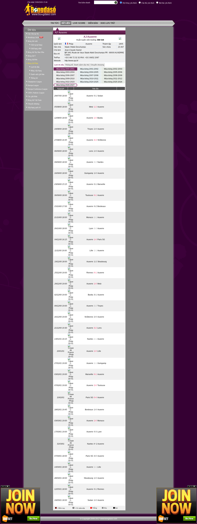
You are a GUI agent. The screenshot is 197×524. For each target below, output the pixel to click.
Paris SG (101, 239)
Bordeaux (101, 206)
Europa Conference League (37, 89)
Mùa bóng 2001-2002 (89, 69)
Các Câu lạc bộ (33, 33)
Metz (91, 107)
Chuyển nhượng (33, 103)
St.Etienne (101, 140)
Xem (189, 516)
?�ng (194, 516)
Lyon (91, 228)
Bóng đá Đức (32, 59)
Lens (91, 151)
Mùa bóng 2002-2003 (113, 69)
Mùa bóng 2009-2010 (65, 79)
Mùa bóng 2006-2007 (65, 75)
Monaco (89, 217)
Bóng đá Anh (33, 41)
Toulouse (89, 195)
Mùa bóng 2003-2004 (65, 72)
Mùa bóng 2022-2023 (65, 82)
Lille (91, 250)
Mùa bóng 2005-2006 (113, 72)
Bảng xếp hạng (36, 70)
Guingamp (88, 173)
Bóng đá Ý (32, 56)
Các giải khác (32, 96)
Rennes (89, 273)
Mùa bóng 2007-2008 (89, 75)
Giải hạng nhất (36, 48)
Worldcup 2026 (34, 37)
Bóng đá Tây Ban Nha (36, 52)
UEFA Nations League (36, 92)
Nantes (100, 162)
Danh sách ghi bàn (37, 74)
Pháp (70, 44)
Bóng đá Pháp (33, 63)
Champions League (35, 81)
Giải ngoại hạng (36, 44)
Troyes (90, 129)
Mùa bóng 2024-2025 (89, 82)
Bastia (100, 118)
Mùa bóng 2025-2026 (113, 82)
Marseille (101, 184)
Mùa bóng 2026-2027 (65, 85)
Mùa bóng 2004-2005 (89, 72)
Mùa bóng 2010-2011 (89, 79)
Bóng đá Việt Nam (34, 100)
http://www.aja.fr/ (71, 61)
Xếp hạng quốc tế (34, 107)
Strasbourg (102, 262)
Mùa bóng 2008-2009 (113, 75)
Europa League (33, 85)
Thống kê (34, 78)
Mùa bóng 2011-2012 (113, 79)
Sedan (100, 96)
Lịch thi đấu (35, 67)
